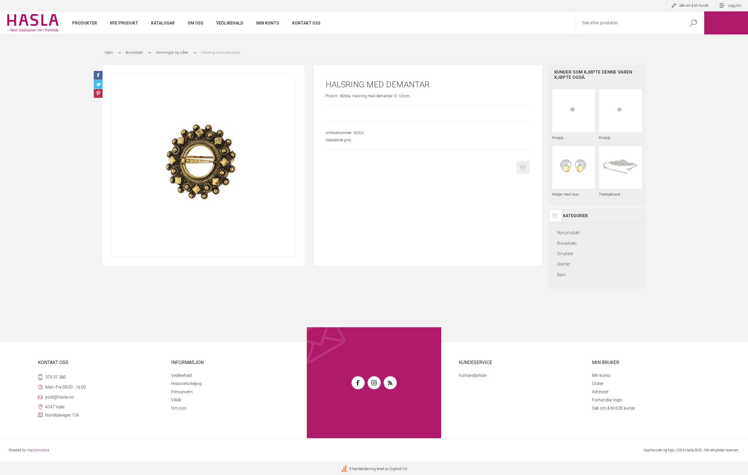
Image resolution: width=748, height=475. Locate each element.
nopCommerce (38, 450)
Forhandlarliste (472, 375)
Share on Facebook (98, 75)
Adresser (600, 391)
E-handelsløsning (362, 469)
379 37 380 (55, 377)
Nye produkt (568, 232)
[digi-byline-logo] (345, 469)
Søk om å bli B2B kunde (613, 408)
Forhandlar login (607, 400)
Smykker (565, 253)
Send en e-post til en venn (523, 167)
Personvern (182, 391)
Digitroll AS (398, 469)
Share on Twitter (98, 84)
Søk (693, 22)
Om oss (178, 408)
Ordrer (598, 383)
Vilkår (176, 400)
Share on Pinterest (98, 93)
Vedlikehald (181, 375)
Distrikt (563, 264)
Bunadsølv (567, 243)
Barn (561, 274)
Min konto (601, 375)
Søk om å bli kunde (693, 6)
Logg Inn (734, 6)
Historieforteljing (186, 383)
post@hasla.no (59, 397)
